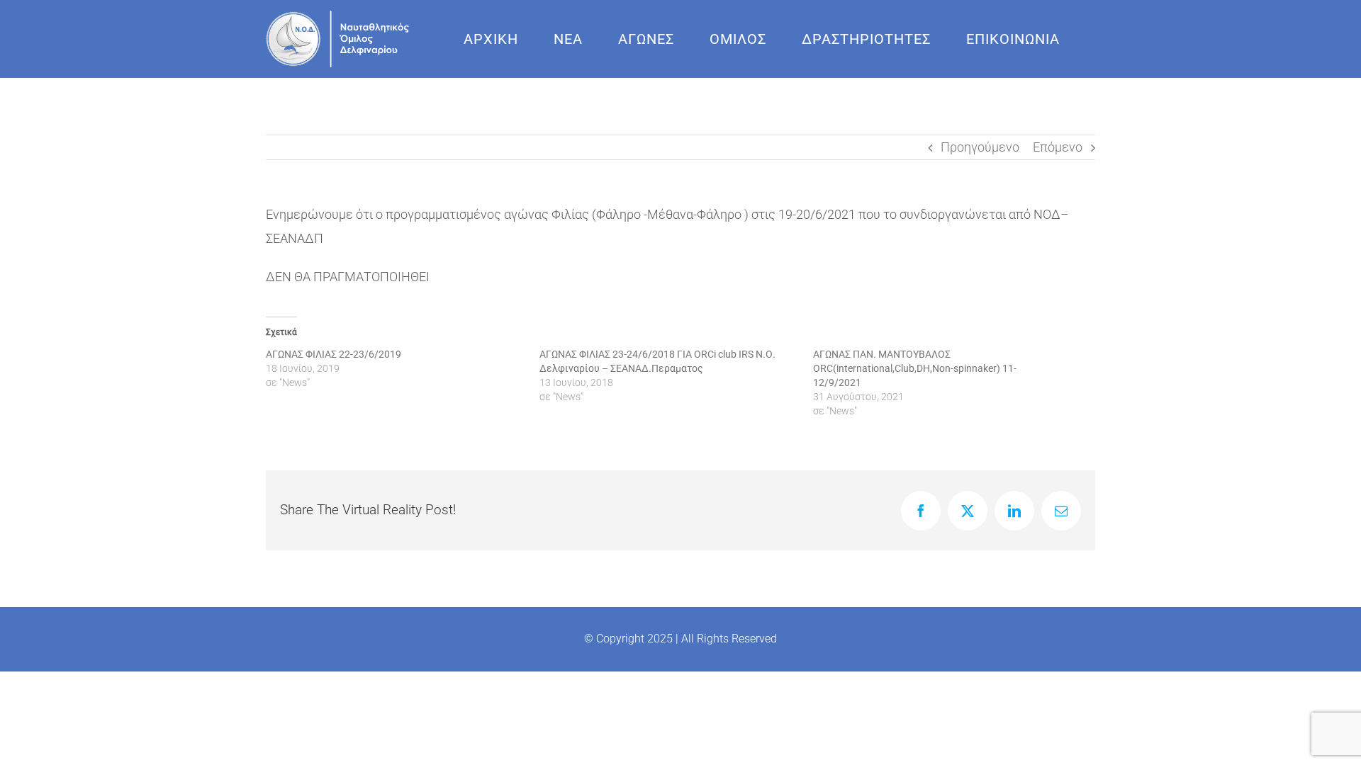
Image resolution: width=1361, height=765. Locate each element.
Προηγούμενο (980, 147)
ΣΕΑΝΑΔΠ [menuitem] (294, 238)
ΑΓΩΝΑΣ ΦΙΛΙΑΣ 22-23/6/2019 (333, 354)
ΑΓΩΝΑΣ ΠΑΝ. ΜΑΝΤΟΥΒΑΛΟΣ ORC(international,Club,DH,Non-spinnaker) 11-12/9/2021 (914, 368)
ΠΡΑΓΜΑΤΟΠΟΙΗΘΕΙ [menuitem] (371, 276)
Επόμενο (1057, 147)
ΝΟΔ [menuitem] (1047, 214)
